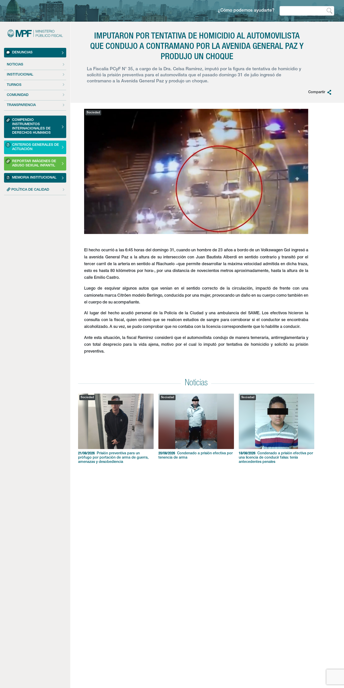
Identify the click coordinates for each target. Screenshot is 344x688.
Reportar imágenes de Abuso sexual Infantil (34, 163)
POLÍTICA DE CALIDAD (29, 190)
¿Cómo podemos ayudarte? (246, 11)
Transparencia (21, 105)
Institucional (20, 75)
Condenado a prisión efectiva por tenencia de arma (195, 456)
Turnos (14, 85)
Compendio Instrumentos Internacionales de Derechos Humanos (31, 126)
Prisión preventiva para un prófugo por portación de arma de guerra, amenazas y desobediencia (113, 458)
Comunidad (17, 95)
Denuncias (22, 52)
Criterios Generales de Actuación (35, 147)
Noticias (15, 64)
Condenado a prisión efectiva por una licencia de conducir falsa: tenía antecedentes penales (276, 458)
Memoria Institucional (34, 177)
